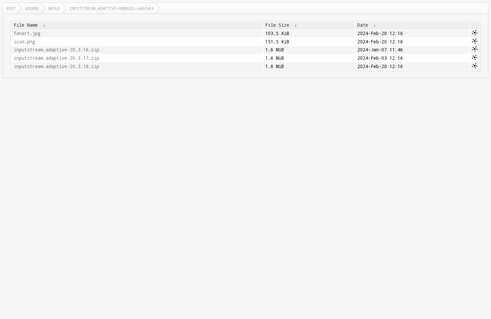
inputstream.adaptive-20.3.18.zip (56, 66)
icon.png (24, 42)
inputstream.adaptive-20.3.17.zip (56, 58)
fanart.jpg (27, 33)
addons (32, 8)
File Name (26, 25)
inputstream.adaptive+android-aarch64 (111, 8)
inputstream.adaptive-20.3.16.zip (56, 50)
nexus (54, 8)
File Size (277, 25)
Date (362, 25)
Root (11, 8)
